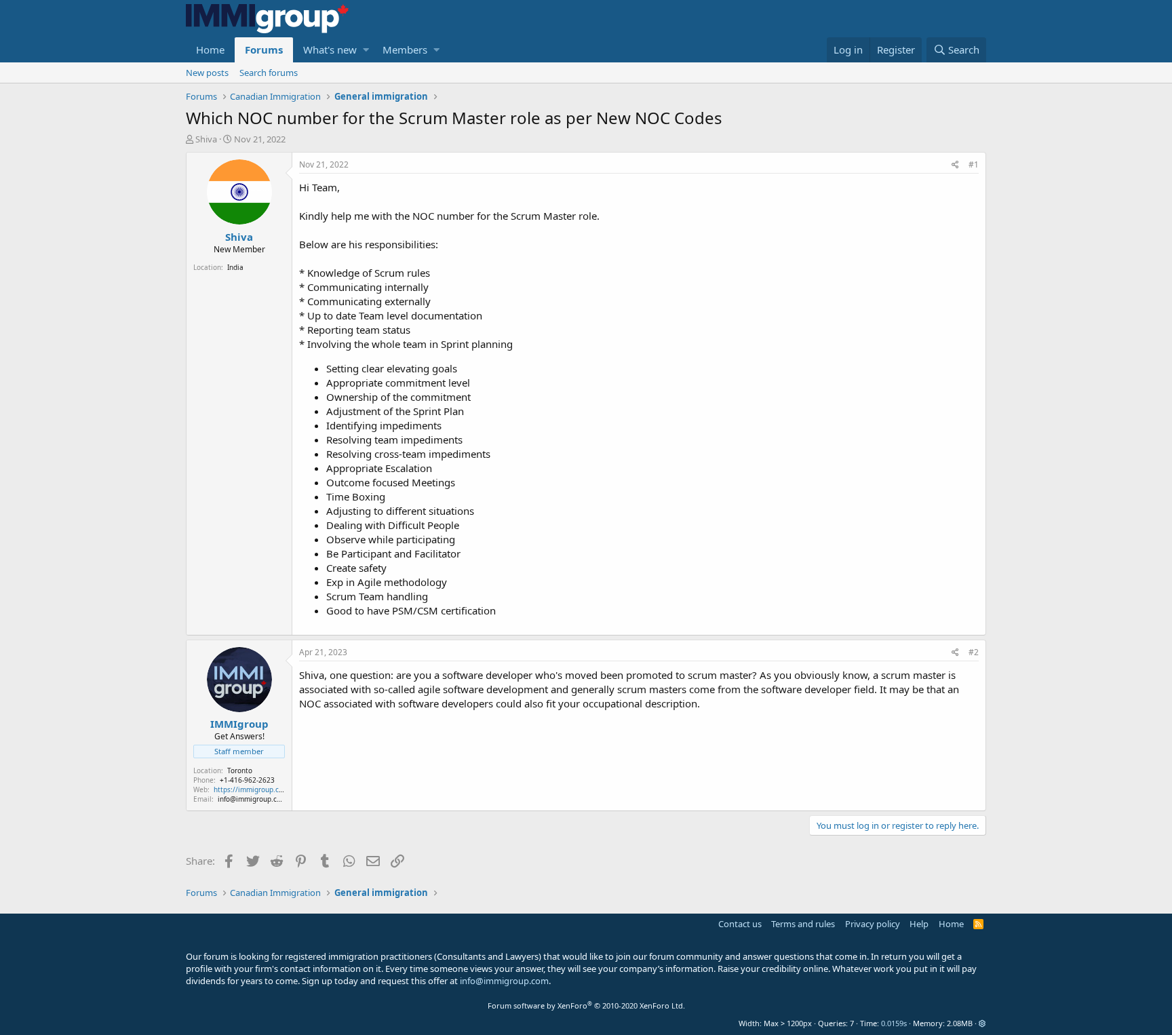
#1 (974, 164)
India (235, 267)
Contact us (740, 924)
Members (405, 49)
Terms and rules (803, 924)
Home (210, 49)
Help (919, 924)
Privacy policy (872, 924)
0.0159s (894, 1023)
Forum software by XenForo (586, 1005)
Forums (264, 49)
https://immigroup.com (251, 789)
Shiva (206, 139)
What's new (330, 49)
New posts (207, 72)
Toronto (239, 770)
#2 (974, 652)
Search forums (268, 72)
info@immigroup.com (504, 981)
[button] (365, 49)
